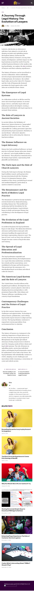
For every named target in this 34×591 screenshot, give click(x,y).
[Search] (31, 3)
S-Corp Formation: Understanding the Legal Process (24, 373)
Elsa (8, 25)
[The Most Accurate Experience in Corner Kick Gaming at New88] (17, 445)
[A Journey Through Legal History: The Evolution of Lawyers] (17, 37)
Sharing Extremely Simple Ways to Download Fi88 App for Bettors (13, 510)
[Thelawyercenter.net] (17, 3)
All (3, 12)
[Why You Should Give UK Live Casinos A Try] (17, 472)
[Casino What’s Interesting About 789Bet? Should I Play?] (17, 552)
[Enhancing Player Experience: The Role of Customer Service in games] (17, 525)
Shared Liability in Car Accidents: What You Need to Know (9, 373)
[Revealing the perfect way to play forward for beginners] (17, 418)
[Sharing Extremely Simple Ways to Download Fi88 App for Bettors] (17, 498)
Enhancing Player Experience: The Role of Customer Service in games (16, 537)
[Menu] (3, 3)
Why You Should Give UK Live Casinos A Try (16, 483)
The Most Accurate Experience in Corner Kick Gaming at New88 (15, 457)
